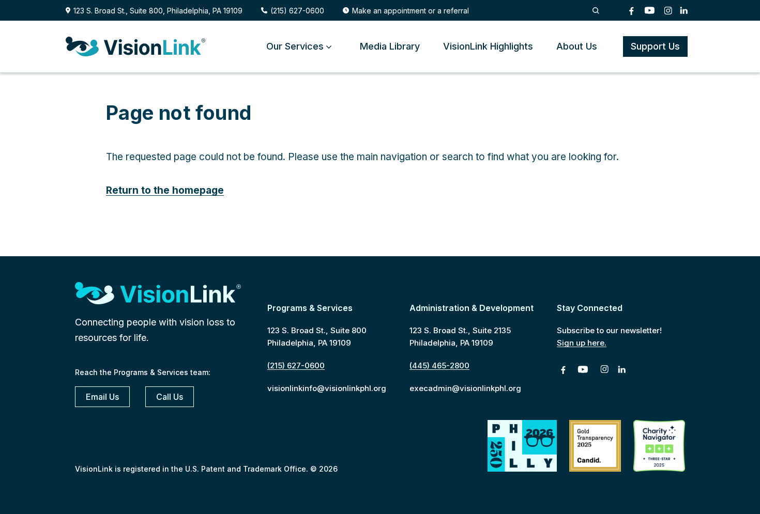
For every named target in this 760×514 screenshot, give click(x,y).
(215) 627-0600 (297, 10)
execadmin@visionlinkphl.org (465, 388)
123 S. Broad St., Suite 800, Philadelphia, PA (157, 10)
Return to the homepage (165, 190)
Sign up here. (581, 343)
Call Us (169, 397)
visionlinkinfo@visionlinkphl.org (326, 388)
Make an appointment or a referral (410, 10)
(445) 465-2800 (439, 365)
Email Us (102, 397)
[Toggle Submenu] (329, 46)
